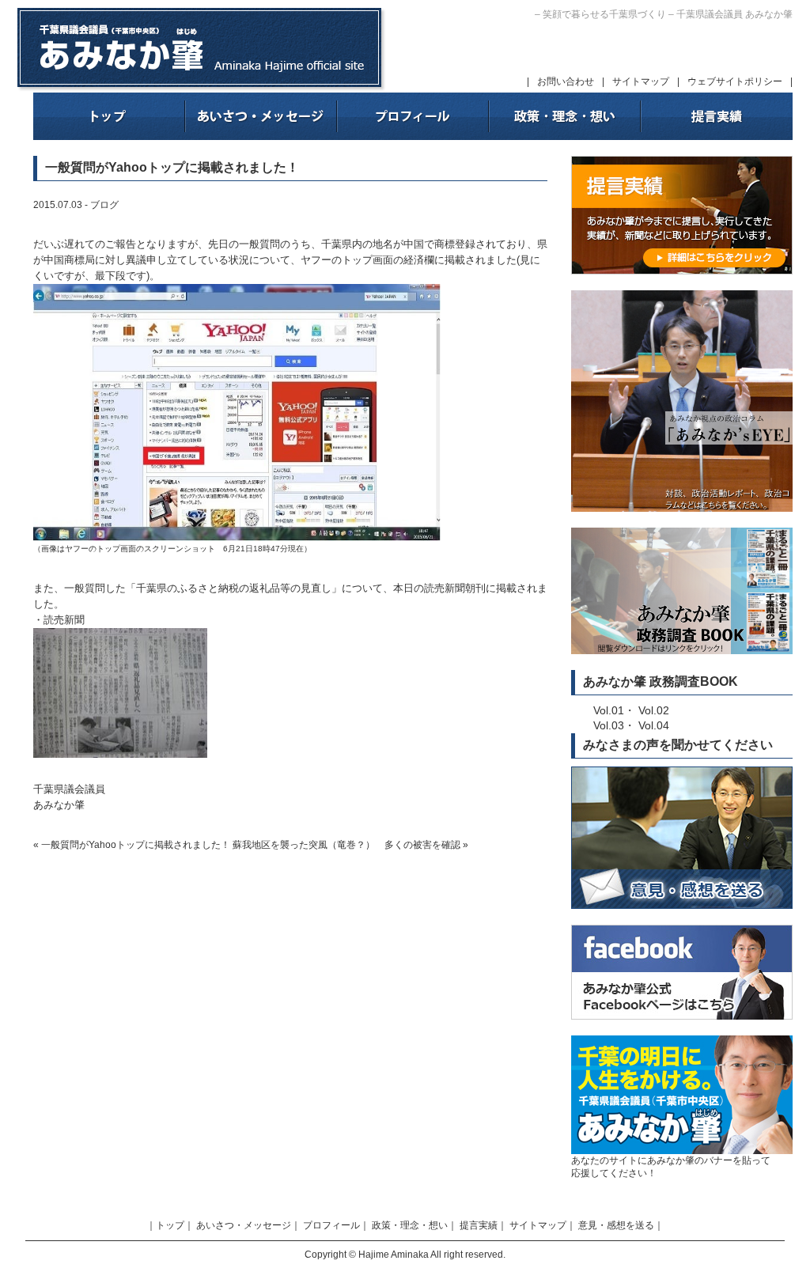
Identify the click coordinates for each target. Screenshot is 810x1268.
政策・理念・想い (410, 1225)
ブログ (104, 204)
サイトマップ (640, 81)
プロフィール (331, 1225)
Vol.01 (608, 710)
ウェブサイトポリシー (734, 81)
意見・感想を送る (616, 1225)
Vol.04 (653, 725)
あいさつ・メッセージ (243, 1225)
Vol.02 (653, 710)
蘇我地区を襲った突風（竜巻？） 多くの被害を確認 (346, 844)
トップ (170, 1225)
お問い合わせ (565, 81)
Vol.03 (608, 725)
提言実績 (479, 1225)
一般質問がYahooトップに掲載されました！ (135, 844)
